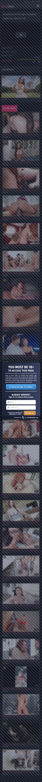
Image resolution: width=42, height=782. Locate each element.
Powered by (17, 417)
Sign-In (30, 413)
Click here (12, 414)
